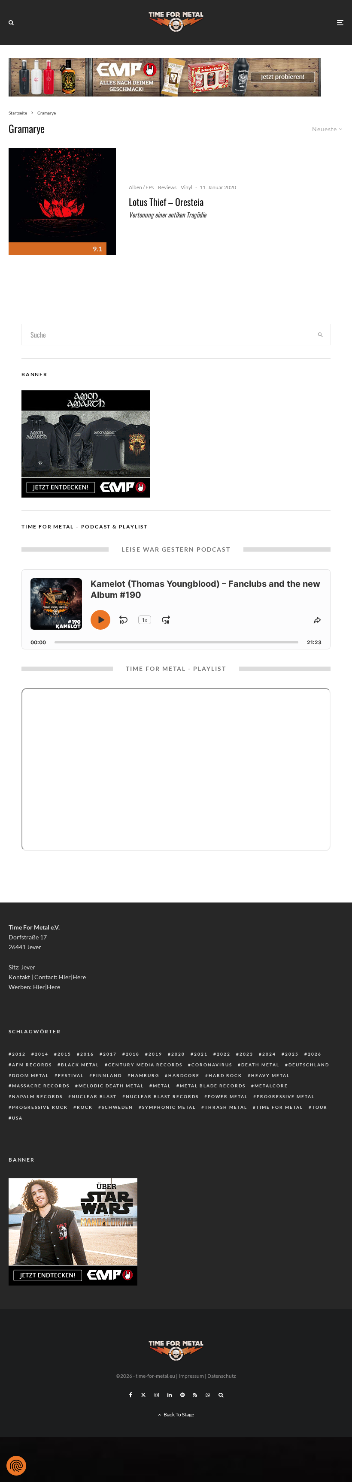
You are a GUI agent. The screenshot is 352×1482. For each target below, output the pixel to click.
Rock (85, 1107)
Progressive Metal (286, 1096)
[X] (143, 1395)
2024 (269, 1053)
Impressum (191, 1376)
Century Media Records (145, 1064)
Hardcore (184, 1075)
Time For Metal (279, 1107)
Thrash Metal (226, 1107)
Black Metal (80, 1064)
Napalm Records (37, 1096)
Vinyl (186, 187)
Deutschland (308, 1064)
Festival (71, 1075)
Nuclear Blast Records (162, 1096)
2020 (178, 1053)
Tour (320, 1107)
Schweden (117, 1107)
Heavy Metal (270, 1075)
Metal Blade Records (213, 1085)
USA (17, 1117)
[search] (320, 334)
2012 (19, 1053)
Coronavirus (211, 1064)
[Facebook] (131, 1395)
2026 (315, 1053)
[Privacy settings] (16, 1466)
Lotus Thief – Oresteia (166, 201)
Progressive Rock (40, 1107)
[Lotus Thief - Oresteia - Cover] (62, 201)
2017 (110, 1053)
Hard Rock (225, 1075)
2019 (155, 1053)
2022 (224, 1053)
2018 (133, 1053)
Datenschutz (221, 1376)
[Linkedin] (169, 1395)
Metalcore (271, 1085)
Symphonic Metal (169, 1107)
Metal (162, 1085)
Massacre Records (41, 1085)
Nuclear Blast (94, 1096)
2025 (292, 1053)
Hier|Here (72, 977)
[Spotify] (182, 1395)
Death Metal (260, 1064)
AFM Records (32, 1064)
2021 (201, 1053)
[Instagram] (156, 1395)
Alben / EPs (141, 187)
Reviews (167, 187)
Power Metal (228, 1096)
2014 (42, 1053)
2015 (64, 1053)
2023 (246, 1053)
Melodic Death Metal (111, 1085)
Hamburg (145, 1075)
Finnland (107, 1075)
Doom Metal (30, 1075)
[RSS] (195, 1395)
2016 (87, 1053)
